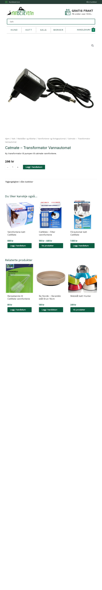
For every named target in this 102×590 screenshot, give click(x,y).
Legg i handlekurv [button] (18, 246)
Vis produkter (48, 246)
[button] (92, 45)
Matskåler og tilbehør (26, 139)
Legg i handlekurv (34, 167)
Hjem (7, 139)
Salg (43, 30)
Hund (14, 30)
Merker (58, 30)
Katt (29, 30)
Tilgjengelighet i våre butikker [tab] (19, 182)
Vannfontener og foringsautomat (52, 139)
